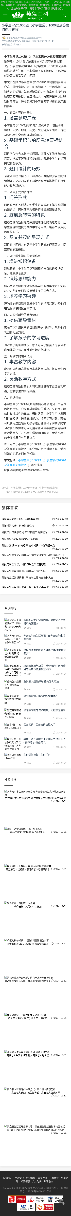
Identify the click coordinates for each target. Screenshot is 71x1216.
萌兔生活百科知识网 (31, 19)
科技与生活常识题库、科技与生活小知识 (24, 571)
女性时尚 (37, 1181)
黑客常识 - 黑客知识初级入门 (39, 724)
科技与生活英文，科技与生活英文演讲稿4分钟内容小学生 (33, 555)
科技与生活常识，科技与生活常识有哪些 (24, 564)
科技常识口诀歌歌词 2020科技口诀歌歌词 (24, 532)
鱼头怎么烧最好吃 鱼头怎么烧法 (41, 681)
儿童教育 (54, 1178)
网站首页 (7, 1178)
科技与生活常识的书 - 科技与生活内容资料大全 (27, 577)
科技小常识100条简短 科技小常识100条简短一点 (28, 545)
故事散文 (48, 1181)
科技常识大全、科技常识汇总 (18, 525)
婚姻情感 (25, 1181)
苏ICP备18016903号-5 (39, 1191)
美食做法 (42, 1178)
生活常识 (19, 1178)
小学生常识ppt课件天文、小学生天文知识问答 (34, 492)
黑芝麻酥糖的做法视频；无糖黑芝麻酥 (44, 710)
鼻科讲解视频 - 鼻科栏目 (36, 754)
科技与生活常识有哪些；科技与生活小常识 (25, 587)
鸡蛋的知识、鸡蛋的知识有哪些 (40, 695)
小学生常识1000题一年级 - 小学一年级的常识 (34, 487)
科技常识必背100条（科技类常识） (21, 519)
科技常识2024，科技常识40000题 (20, 538)
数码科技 (31, 1178)
